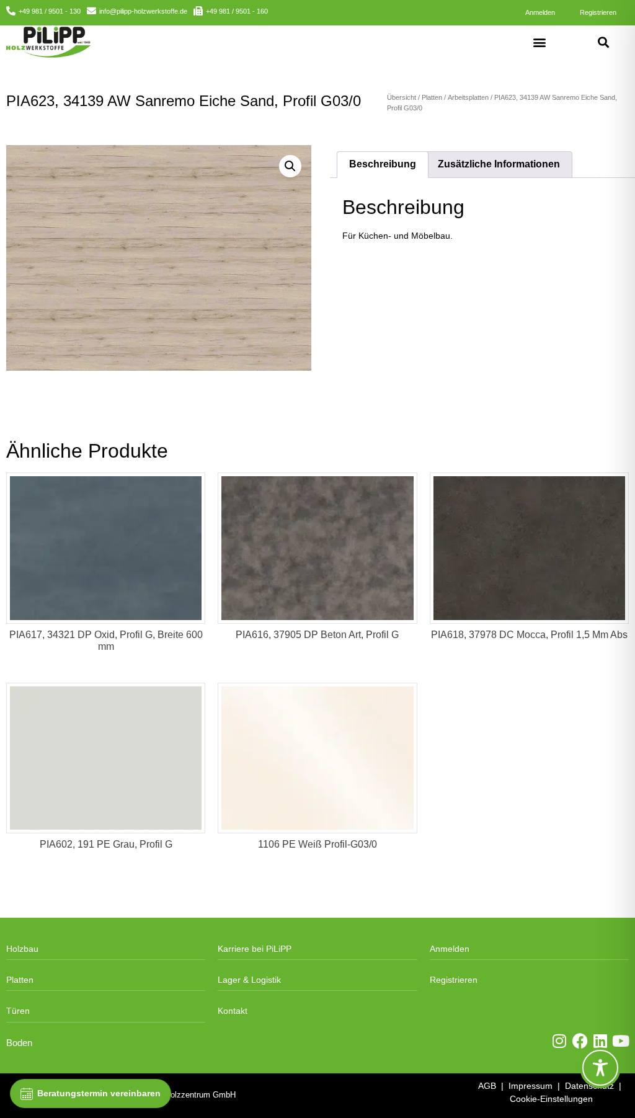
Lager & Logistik (249, 980)
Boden (19, 1043)
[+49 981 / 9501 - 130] (11, 11)
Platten (432, 97)
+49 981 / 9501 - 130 (50, 11)
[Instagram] (559, 1041)
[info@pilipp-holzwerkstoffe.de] (91, 11)
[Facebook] (580, 1041)
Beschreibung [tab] (382, 164)
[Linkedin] (600, 1041)
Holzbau (22, 949)
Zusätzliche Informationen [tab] (499, 164)
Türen (18, 1011)
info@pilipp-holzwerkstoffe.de (143, 11)
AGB (487, 1086)
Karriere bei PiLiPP (254, 949)
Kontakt (232, 1011)
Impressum (530, 1086)
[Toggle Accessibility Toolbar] (600, 1068)
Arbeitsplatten (468, 97)
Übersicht (401, 97)
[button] (540, 42)
